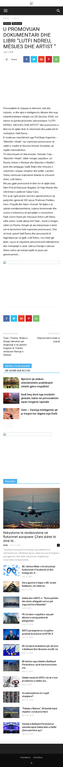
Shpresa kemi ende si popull (48, 340)
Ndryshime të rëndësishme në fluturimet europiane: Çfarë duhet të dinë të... (29, 537)
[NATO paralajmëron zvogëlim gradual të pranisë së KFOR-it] (11, 634)
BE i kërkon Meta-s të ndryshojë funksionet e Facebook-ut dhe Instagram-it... (38, 569)
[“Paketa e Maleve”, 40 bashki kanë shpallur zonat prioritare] (11, 712)
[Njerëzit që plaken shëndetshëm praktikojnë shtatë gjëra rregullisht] (11, 382)
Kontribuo (38, 757)
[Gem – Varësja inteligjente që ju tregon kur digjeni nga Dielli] (11, 413)
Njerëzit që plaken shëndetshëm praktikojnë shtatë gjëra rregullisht (37, 382)
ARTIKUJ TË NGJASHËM (17, 366)
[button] (58, 10)
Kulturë (15, 18)
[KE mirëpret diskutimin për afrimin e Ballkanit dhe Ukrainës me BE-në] (11, 650)
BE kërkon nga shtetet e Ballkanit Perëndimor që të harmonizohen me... (39, 664)
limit (5, 545)
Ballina (6, 18)
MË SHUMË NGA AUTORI (17, 370)
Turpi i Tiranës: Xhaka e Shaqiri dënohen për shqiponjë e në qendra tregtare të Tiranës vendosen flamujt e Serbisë (15, 346)
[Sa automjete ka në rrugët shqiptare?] (11, 697)
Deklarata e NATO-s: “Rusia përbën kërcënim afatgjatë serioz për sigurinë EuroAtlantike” (40, 601)
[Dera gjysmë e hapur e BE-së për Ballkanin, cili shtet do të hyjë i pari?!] (11, 586)
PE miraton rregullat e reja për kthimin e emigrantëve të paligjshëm (38, 617)
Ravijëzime (17, 23)
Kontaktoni (25, 757)
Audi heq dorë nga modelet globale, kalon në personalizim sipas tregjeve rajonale (39, 398)
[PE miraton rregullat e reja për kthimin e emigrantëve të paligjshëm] (11, 618)
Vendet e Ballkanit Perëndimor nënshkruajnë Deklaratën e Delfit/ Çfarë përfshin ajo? (39, 727)
